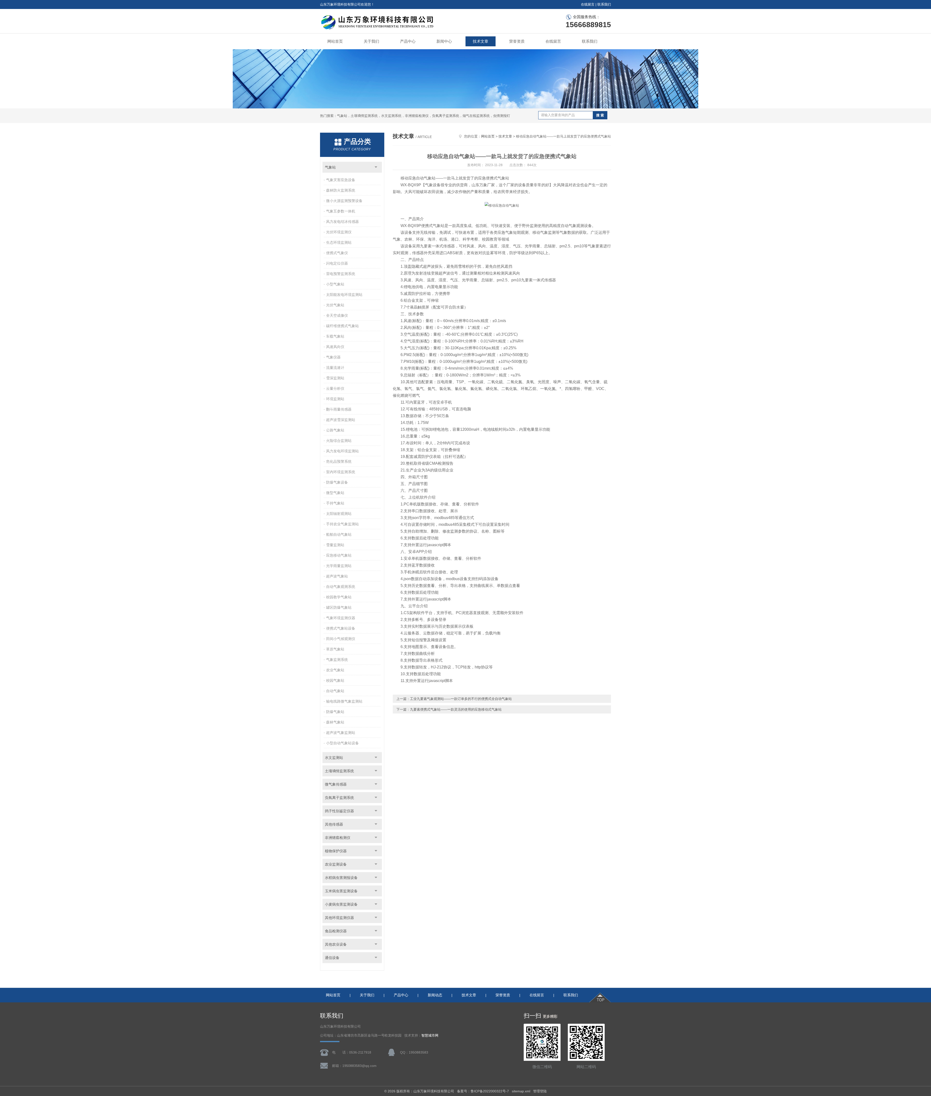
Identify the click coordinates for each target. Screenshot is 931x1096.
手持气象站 (335, 503)
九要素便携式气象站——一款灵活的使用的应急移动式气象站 (456, 709)
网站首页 (335, 41)
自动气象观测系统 (340, 587)
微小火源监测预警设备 (344, 201)
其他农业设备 (336, 944)
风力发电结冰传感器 (342, 221)
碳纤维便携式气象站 (342, 326)
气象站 (330, 167)
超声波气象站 (337, 576)
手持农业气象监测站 (342, 524)
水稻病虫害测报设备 (341, 878)
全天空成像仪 (337, 315)
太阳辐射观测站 (339, 513)
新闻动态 (435, 995)
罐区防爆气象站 (339, 607)
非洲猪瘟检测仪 (337, 838)
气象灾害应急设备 (340, 180)
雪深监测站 (335, 378)
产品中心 (408, 41)
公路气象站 (335, 430)
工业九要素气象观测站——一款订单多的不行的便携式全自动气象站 (461, 699)
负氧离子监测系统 (339, 798)
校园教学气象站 (339, 597)
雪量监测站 (335, 545)
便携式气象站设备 (340, 628)
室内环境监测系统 (340, 472)
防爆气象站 (335, 712)
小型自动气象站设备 (342, 743)
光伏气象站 (335, 305)
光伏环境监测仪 (339, 232)
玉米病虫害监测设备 (341, 891)
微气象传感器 (336, 784)
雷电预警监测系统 (340, 274)
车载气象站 (335, 336)
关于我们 (371, 41)
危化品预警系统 (339, 461)
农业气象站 (335, 670)
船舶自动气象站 (339, 534)
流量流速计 (335, 367)
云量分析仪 (335, 388)
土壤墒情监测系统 (339, 771)
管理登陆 (540, 1091)
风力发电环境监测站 (342, 451)
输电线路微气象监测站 (344, 701)
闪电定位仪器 (337, 263)
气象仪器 (333, 357)
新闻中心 (444, 41)
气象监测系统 (337, 660)
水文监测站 (334, 757)
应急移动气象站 (339, 555)
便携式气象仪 (337, 253)
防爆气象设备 (337, 482)
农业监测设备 (336, 864)
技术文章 (480, 41)
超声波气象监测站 (340, 733)
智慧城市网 (429, 1035)
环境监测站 (335, 399)
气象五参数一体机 (340, 211)
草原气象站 (335, 649)
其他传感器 (334, 824)
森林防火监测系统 (340, 190)
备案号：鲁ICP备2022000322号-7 (483, 1091)
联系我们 (604, 4)
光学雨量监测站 (339, 566)
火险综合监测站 (339, 440)
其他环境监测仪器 (339, 918)
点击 (376, 167)
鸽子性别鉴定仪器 (339, 811)
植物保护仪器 (336, 851)
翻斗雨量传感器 (339, 409)
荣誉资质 (517, 41)
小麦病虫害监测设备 (341, 904)
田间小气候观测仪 (340, 639)
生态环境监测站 (339, 242)
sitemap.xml (521, 1091)
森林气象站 (335, 722)
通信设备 (332, 958)
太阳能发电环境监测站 (344, 294)
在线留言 (587, 4)
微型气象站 (335, 493)
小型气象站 (335, 284)
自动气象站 (335, 691)
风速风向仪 (335, 347)
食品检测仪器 (336, 931)
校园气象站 (335, 680)
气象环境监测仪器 (340, 618)
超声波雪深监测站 (340, 420)
